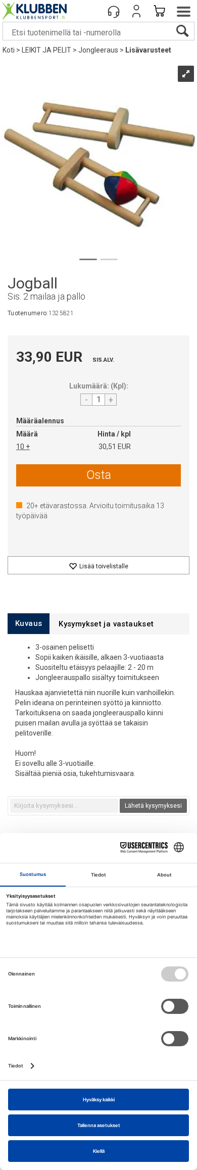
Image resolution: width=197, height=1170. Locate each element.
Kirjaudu (136, 11)
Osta (98, 475)
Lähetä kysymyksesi (153, 805)
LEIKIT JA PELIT (46, 50)
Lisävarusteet (148, 50)
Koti (9, 50)
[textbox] (64, 805)
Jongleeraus (98, 50)
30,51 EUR (114, 447)
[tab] (29, 623)
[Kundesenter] (113, 11)
